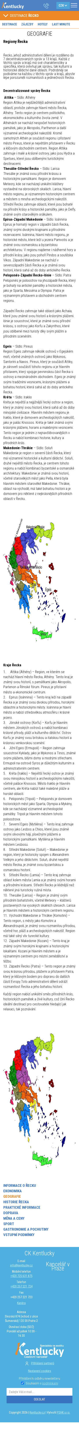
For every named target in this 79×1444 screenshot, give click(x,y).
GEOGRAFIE (12, 1196)
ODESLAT (39, 1399)
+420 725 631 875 (21, 1276)
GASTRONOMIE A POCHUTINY (25, 1229)
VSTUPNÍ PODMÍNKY (18, 1235)
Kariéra (21, 1303)
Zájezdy (27, 24)
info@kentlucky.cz (21, 1265)
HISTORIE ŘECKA (16, 1202)
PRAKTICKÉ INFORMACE (21, 1207)
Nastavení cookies (39, 1371)
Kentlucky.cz (37, 1412)
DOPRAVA (10, 1213)
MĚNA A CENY (14, 1218)
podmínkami (50, 1383)
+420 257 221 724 (21, 1286)
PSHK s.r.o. (63, 1412)
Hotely (43, 24)
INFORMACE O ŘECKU (19, 1185)
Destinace (9, 24)
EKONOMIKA (12, 1191)
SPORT (8, 1224)
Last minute (61, 24)
